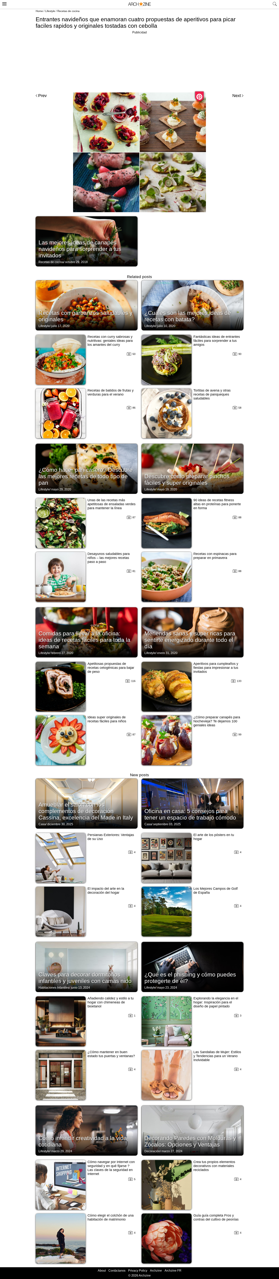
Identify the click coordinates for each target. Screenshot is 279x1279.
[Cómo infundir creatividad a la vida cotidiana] (86, 1130)
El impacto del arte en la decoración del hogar (105, 890)
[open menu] (4, 3)
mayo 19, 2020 (167, 489)
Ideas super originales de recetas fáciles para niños (106, 719)
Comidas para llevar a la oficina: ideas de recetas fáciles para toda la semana (84, 639)
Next (236, 95)
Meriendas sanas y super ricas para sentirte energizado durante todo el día (189, 639)
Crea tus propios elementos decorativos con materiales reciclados (214, 1166)
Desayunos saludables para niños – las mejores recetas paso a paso (108, 558)
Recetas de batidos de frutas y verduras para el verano (110, 392)
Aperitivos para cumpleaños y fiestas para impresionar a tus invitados (215, 668)
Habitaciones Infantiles (54, 987)
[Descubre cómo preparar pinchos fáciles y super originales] (192, 468)
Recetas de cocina (68, 11)
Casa (42, 824)
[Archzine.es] (139, 4)
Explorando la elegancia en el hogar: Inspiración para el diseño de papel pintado (215, 1002)
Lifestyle (50, 11)
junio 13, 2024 (80, 987)
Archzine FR (173, 1270)
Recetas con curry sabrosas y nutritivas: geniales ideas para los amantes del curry (110, 341)
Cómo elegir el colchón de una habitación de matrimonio (110, 1217)
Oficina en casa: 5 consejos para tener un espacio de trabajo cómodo (190, 814)
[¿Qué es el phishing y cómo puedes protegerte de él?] (192, 966)
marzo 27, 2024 (172, 1151)
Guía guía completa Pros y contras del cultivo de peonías (216, 1217)
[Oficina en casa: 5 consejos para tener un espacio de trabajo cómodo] (192, 803)
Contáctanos (116, 1270)
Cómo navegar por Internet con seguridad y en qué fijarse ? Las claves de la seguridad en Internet (111, 1168)
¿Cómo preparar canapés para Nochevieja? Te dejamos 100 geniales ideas (216, 721)
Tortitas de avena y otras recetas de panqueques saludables (212, 394)
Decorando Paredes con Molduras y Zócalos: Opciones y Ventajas (190, 1141)
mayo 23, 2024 (167, 987)
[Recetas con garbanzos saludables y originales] (86, 305)
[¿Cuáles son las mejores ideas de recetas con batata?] (192, 305)
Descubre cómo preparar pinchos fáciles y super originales (186, 479)
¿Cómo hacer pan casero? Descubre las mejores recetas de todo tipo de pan (86, 476)
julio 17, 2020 (60, 326)
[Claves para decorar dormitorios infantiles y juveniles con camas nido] (86, 966)
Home (39, 11)
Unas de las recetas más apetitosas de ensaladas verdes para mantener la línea (111, 504)
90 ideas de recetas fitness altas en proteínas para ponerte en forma (217, 504)
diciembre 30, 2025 (60, 824)
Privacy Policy (137, 1270)
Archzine (156, 1270)
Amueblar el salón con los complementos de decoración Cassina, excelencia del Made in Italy (86, 811)
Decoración (152, 1151)
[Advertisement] (139, 61)
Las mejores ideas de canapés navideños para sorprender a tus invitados (80, 248)
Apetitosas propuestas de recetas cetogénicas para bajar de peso (110, 668)
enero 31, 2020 (167, 653)
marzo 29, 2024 (61, 1151)
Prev (42, 95)
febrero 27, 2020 (62, 653)
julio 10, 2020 (166, 326)
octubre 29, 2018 (76, 262)
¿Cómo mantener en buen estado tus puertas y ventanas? (111, 1054)
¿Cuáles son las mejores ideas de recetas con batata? (187, 316)
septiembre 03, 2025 (167, 824)
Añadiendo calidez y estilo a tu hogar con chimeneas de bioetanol (110, 1002)
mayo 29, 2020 (61, 489)
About (102, 1270)
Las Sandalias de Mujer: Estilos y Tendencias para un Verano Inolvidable (217, 1056)
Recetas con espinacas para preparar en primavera (214, 556)
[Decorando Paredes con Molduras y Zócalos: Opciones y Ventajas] (192, 1130)
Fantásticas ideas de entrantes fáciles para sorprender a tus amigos (216, 341)
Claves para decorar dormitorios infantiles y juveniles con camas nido (85, 977)
